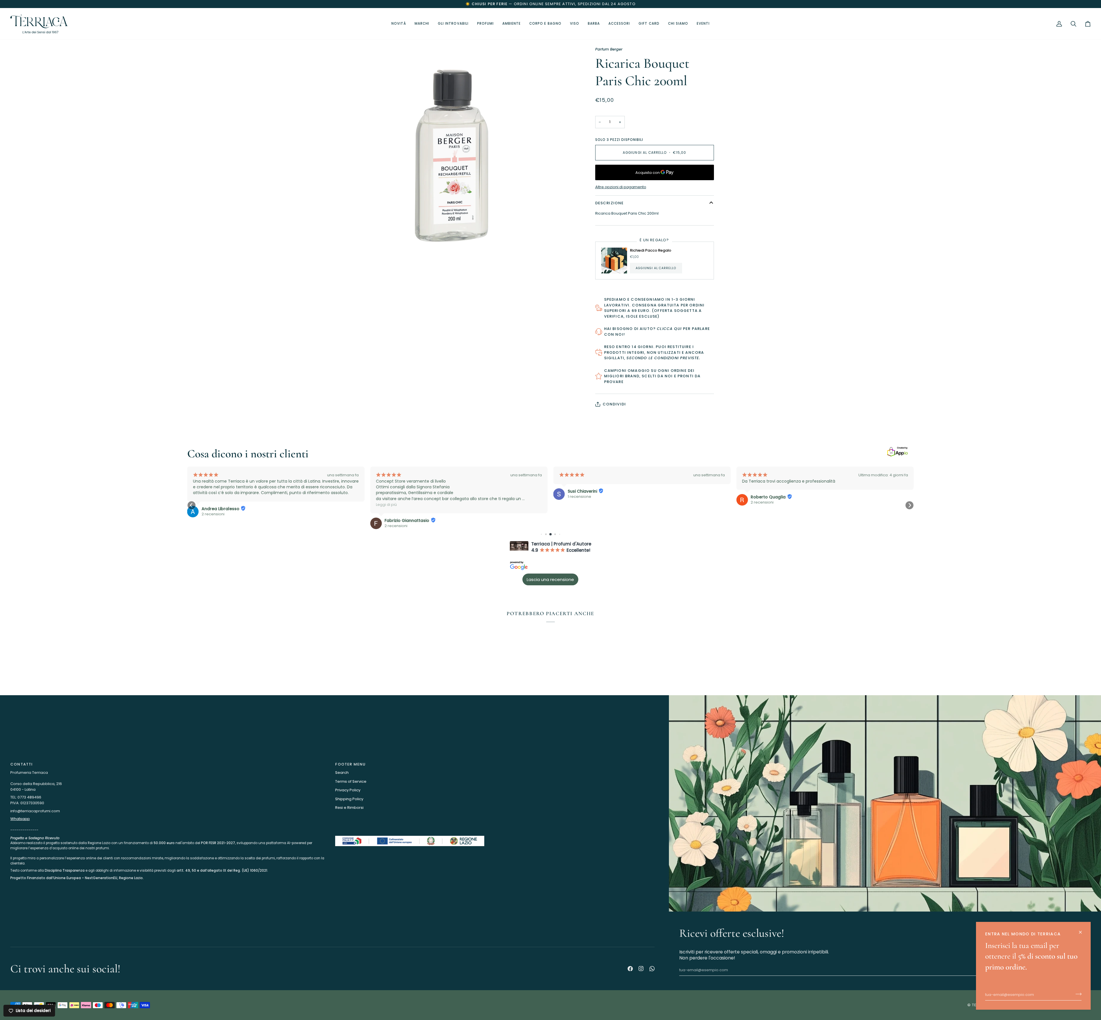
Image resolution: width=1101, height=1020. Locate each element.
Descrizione (609, 203)
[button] (453, 24)
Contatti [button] (21, 764)
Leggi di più (386, 504)
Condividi (614, 404)
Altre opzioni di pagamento (620, 187)
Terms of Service (350, 781)
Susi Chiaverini (582, 491)
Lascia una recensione (550, 579)
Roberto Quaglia (768, 497)
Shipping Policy (349, 799)
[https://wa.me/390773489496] (652, 968)
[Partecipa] (1077, 993)
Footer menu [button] (350, 764)
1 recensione (579, 496)
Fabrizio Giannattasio (406, 520)
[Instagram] (641, 968)
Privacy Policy (347, 790)
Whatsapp (20, 818)
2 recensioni (213, 514)
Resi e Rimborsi (349, 807)
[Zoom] (364, 233)
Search (342, 772)
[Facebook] (630, 968)
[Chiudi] (1083, 930)
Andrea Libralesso (220, 509)
